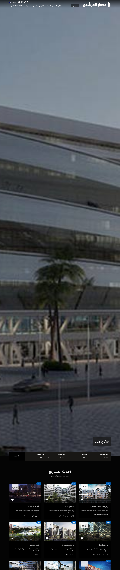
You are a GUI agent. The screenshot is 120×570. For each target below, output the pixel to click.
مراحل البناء (50, 6)
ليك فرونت (34, 545)
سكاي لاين (102, 441)
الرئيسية (74, 6)
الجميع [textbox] (84, 457)
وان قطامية (103, 545)
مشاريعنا (59, 6)
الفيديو (41, 6)
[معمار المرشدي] (96, 4)
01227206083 (17, 6)
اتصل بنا (28, 6)
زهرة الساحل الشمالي (99, 506)
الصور (35, 6)
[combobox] (78, 457)
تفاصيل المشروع (94, 499)
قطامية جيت (33, 506)
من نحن (67, 6)
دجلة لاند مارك (68, 545)
